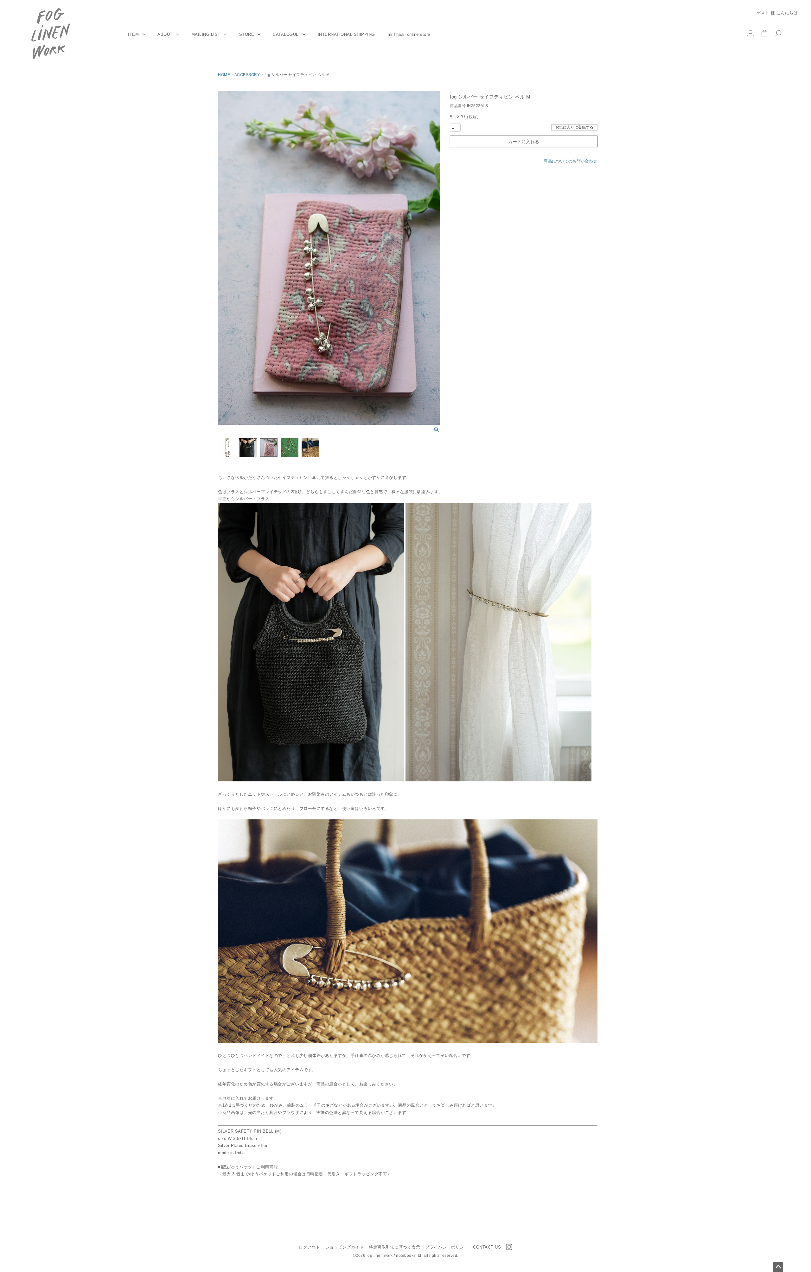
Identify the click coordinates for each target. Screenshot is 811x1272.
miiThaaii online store (409, 34)
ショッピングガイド (344, 1247)
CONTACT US (487, 1247)
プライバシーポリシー (446, 1247)
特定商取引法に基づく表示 (394, 1247)
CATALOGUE (286, 34)
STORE (246, 34)
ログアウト (309, 1247)
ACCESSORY (247, 75)
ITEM (133, 34)
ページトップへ (778, 1267)
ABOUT (165, 34)
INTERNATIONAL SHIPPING (346, 34)
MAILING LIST (205, 34)
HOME (224, 75)
